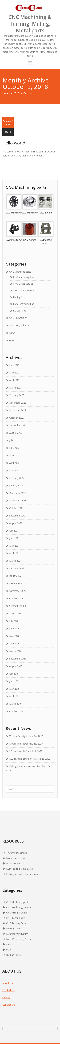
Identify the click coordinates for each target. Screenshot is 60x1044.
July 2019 (14, 673)
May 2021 (14, 545)
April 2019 (14, 696)
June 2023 (14, 365)
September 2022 (17, 425)
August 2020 (15, 613)
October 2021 (16, 508)
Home (5, 93)
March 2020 (15, 651)
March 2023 (15, 387)
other (12, 340)
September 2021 (17, 515)
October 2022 (16, 417)
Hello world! (14, 143)
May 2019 (14, 688)
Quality (6, 997)
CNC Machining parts (20, 271)
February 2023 (16, 395)
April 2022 (14, 462)
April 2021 (14, 553)
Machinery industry (19, 325)
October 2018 (16, 711)
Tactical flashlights (18, 736)
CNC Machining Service (25, 276)
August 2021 (15, 523)
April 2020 (14, 643)
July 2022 (14, 440)
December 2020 (17, 583)
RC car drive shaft (18, 751)
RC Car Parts (19, 310)
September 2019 (17, 658)
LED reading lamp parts (21, 758)
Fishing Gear (19, 297)
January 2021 (16, 575)
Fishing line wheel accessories (24, 766)
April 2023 (14, 380)
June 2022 (14, 447)
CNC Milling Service (23, 283)
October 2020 (16, 598)
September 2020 (17, 605)
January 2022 (16, 485)
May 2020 (14, 636)
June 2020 (14, 628)
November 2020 (17, 590)
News (12, 332)
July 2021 (14, 530)
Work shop (8, 990)
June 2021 (14, 538)
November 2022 (17, 410)
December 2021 (17, 493)
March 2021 (15, 560)
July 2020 (14, 620)
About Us (7, 983)
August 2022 (15, 432)
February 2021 (16, 568)
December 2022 (17, 402)
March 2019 (15, 703)
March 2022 (15, 470)
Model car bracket (18, 743)
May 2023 (14, 372)
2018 (16, 93)
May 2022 (14, 455)
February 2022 (16, 477)
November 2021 (17, 500)
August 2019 (15, 666)
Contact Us (8, 1004)
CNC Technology (18, 317)
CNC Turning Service (23, 290)
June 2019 (14, 681)
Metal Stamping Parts (24, 303)
